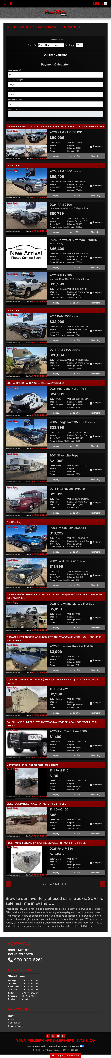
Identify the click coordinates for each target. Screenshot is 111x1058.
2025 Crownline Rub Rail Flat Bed (73, 646)
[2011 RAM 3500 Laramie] (26, 362)
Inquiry (56, 156)
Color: (52, 142)
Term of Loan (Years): (16, 99)
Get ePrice (57, 854)
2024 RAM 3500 (65, 171)
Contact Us (14, 1022)
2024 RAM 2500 (69, 206)
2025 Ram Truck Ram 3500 (69, 731)
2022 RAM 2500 (69, 277)
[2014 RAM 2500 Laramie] (26, 328)
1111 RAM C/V (59, 688)
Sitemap (60, 1046)
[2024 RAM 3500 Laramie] (26, 183)
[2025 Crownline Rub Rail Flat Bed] (26, 658)
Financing (95, 156)
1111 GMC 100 (59, 809)
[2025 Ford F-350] (26, 861)
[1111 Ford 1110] (26, 782)
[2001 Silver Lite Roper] (26, 467)
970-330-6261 (28, 959)
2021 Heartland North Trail (68, 388)
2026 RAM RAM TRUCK (66, 132)
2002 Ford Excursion (68, 561)
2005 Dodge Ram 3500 (72, 422)
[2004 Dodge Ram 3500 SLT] (26, 540)
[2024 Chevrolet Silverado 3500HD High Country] (26, 252)
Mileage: (71, 148)
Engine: (70, 145)
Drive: (52, 148)
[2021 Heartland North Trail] (26, 401)
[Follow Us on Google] (63, 1036)
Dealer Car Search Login (35, 1046)
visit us (9, 926)
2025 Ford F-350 (62, 848)
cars (91, 908)
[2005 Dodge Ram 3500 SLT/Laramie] (26, 434)
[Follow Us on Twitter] (53, 1036)
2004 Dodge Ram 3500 (68, 528)
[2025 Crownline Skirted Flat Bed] (26, 616)
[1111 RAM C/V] (26, 701)
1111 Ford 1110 (59, 770)
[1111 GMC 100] (26, 821)
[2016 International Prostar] (26, 501)
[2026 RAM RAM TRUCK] (26, 144)
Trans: (52, 151)
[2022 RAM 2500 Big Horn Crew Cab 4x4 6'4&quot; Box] (26, 287)
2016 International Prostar (68, 488)
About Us (13, 1019)
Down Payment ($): (15, 80)
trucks (98, 908)
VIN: (69, 142)
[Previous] (8, 884)
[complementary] (102, 1049)
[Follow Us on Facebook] (48, 1036)
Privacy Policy (16, 1026)
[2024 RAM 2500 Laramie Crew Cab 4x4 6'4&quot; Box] (26, 217)
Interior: (53, 145)
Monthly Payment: (15, 109)
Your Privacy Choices (71, 1046)
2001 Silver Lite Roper (65, 455)
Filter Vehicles (57, 55)
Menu (98, 4)
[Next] (102, 884)
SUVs (8, 912)
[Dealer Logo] (55, 13)
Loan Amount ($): (14, 70)
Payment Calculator (55, 64)
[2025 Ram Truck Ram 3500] (26, 743)
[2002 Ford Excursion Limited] (26, 573)
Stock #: (71, 151)
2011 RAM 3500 (65, 349)
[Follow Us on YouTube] (58, 1036)
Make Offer (75, 156)
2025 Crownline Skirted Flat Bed (72, 603)
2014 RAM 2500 (65, 316)
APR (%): (11, 90)
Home (11, 1015)
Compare (97, 146)
